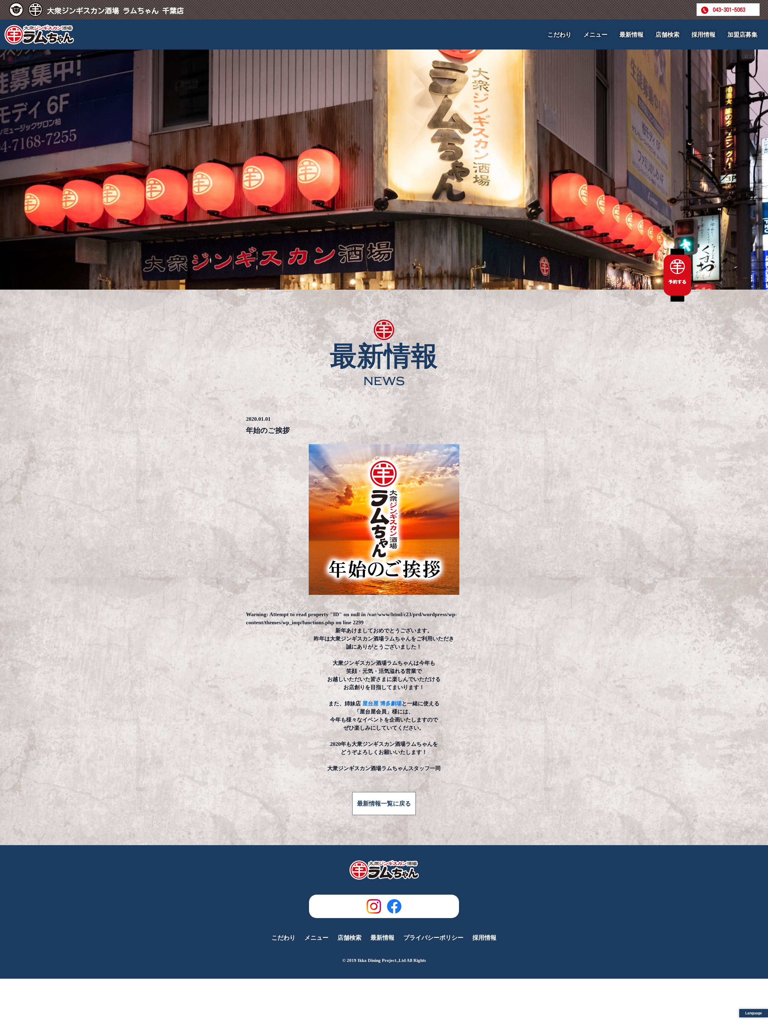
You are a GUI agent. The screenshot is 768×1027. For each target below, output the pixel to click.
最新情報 (632, 34)
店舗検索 (668, 34)
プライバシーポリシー (434, 937)
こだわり (560, 34)
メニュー (316, 937)
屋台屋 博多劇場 (382, 703)
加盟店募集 (743, 34)
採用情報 (704, 34)
